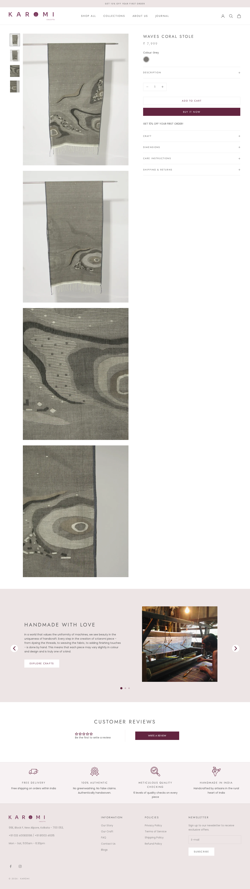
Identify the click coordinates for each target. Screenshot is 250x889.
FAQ (103, 837)
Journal (162, 16)
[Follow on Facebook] (10, 866)
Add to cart (192, 100)
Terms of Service (156, 831)
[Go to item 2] (15, 71)
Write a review (157, 735)
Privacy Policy (153, 825)
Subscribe (201, 851)
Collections (114, 16)
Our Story (107, 825)
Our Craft (107, 831)
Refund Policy (153, 844)
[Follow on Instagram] (20, 866)
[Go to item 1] (15, 55)
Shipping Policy (154, 837)
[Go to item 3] (15, 86)
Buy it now (191, 112)
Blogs (104, 850)
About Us (140, 16)
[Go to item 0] (15, 40)
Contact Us (108, 844)
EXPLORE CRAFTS (42, 663)
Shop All (88, 16)
